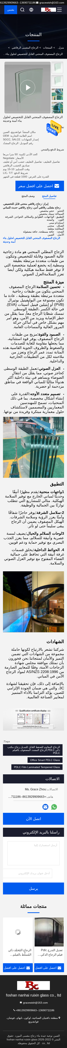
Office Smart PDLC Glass (45, 760)
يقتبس (10, 9)
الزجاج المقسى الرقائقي (25, 47)
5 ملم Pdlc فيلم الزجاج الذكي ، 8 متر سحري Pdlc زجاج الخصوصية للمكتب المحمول (17, 953)
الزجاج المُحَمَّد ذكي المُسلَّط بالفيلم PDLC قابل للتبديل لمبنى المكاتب (49, 953)
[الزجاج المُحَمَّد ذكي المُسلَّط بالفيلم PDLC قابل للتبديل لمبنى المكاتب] (48, 931)
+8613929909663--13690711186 (35, 1010)
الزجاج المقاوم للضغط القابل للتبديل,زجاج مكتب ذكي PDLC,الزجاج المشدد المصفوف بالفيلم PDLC (33, 750)
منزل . (60, 47)
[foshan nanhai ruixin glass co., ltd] (48, 9)
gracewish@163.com (51, 2)
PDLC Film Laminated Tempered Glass (37, 767)
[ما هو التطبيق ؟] (54, 807)
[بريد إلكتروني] (45, 806)
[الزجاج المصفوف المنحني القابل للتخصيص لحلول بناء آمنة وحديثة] (27, 87)
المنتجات (47, 47)
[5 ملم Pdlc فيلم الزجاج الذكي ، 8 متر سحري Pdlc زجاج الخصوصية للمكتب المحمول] (16, 931)
